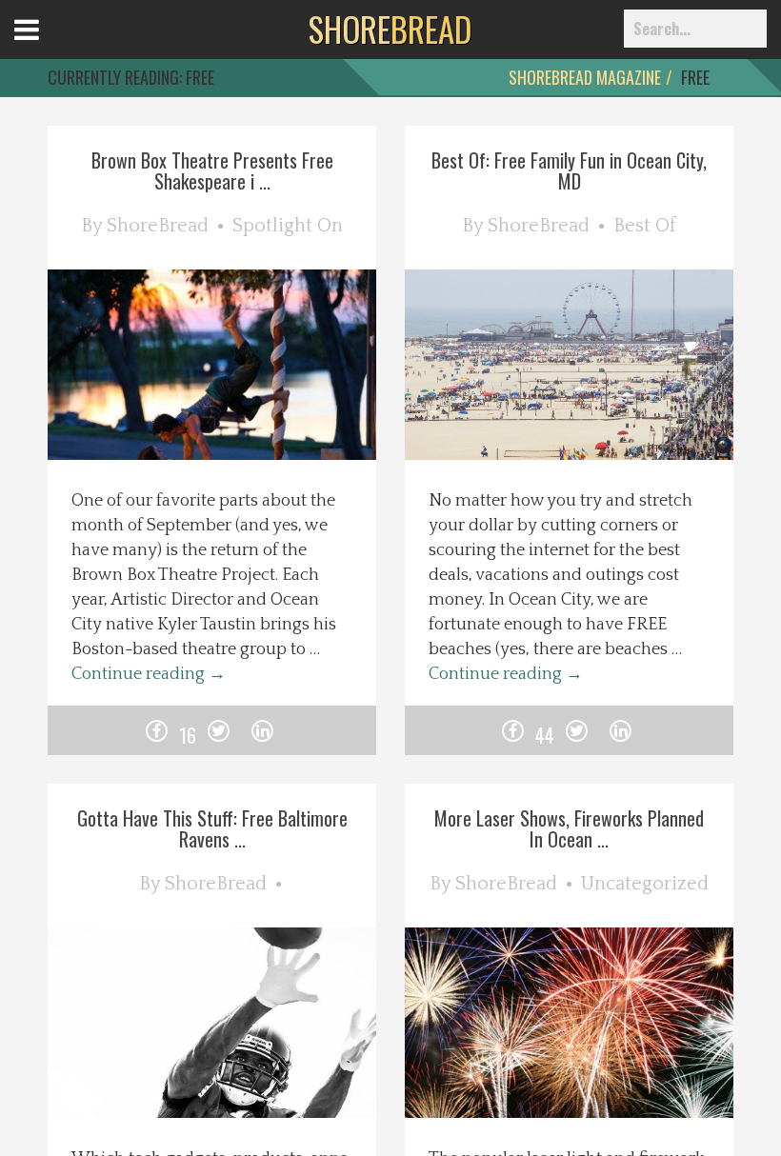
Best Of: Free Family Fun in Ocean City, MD (569, 170)
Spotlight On (287, 225)
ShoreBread (158, 225)
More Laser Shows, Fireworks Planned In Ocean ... (569, 828)
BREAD (390, 28)
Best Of (644, 225)
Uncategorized (645, 883)
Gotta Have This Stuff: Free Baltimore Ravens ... (212, 828)
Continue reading (148, 674)
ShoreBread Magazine (585, 77)
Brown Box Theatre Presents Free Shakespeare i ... (212, 170)
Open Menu (50, 47)
